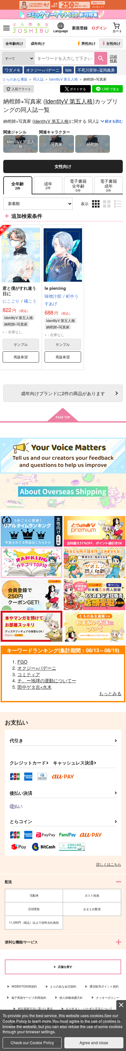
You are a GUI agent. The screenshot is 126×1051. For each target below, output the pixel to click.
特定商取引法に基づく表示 (35, 1009)
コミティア (28, 674)
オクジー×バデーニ (42, 70)
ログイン (99, 28)
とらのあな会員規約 (63, 986)
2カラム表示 (107, 208)
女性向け (113, 43)
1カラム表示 (118, 208)
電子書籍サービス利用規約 (28, 998)
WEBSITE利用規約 (24, 986)
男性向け (88, 43)
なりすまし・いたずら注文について (89, 1009)
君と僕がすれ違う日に (19, 291)
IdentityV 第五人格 (69, 101)
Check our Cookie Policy (32, 1042)
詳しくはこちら (108, 864)
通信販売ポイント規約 (104, 986)
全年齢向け (14, 43)
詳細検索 (113, 58)
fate (68, 70)
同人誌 (38, 79)
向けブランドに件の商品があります (63, 393)
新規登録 (80, 28)
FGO (22, 661)
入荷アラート (21, 89)
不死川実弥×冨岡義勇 (96, 70)
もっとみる (110, 693)
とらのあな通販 (15, 79)
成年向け (38, 43)
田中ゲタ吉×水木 (34, 687)
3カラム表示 (96, 208)
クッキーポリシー (107, 998)
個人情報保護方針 (71, 998)
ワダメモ (12, 70)
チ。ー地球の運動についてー (46, 680)
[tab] (48, 185)
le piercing (55, 288)
